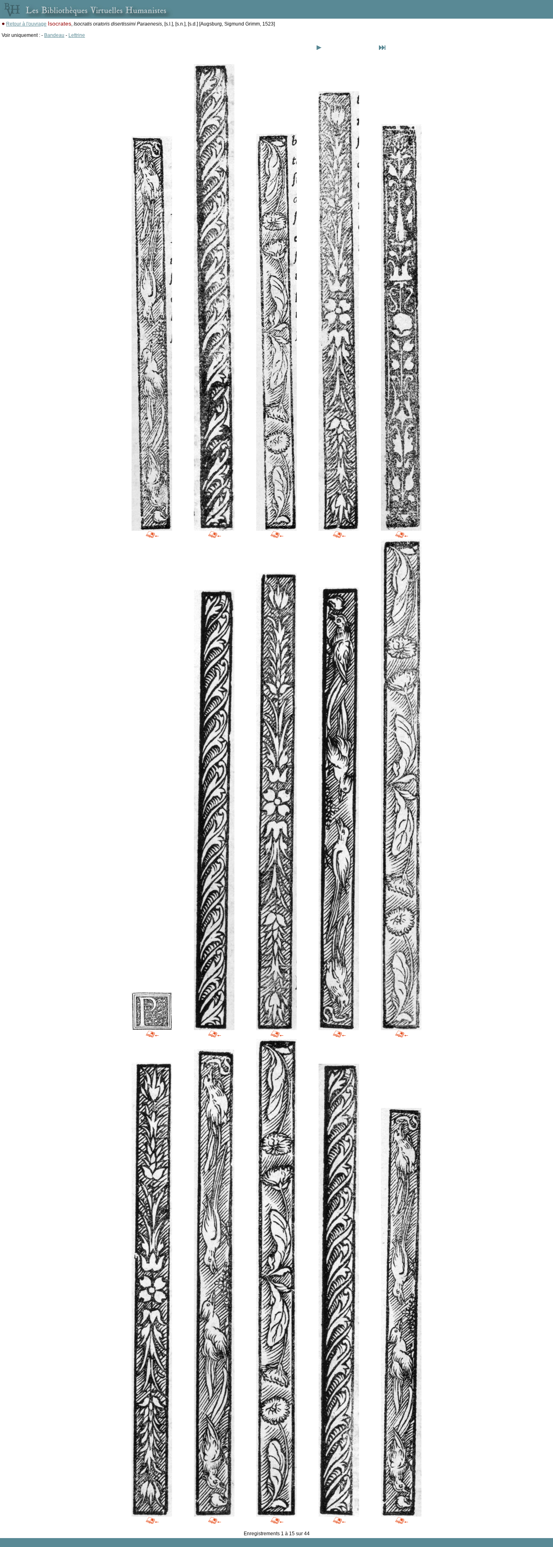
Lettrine (76, 35)
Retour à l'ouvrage (26, 24)
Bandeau (54, 35)
